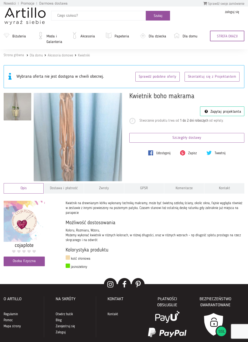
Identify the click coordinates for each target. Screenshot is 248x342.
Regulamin (11, 314)
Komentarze (184, 188)
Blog (59, 320)
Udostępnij (162, 153)
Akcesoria (87, 36)
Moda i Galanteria (54, 39)
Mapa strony (12, 326)
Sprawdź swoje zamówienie (225, 4)
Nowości (10, 4)
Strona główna (14, 55)
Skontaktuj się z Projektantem (212, 77)
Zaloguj (61, 332)
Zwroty (104, 188)
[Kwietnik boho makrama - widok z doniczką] (17, 106)
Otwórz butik (64, 314)
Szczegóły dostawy (186, 138)
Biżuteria (19, 36)
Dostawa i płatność (64, 188)
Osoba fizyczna (24, 261)
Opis (24, 188)
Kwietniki (84, 55)
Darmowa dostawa (53, 4)
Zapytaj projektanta (225, 112)
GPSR (144, 188)
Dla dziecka (157, 36)
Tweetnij (219, 153)
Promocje (27, 4)
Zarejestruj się (65, 326)
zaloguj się (232, 12)
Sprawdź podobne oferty (157, 77)
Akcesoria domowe (60, 55)
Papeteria (122, 36)
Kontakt (224, 188)
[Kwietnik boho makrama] (78, 137)
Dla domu (190, 36)
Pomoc (8, 320)
